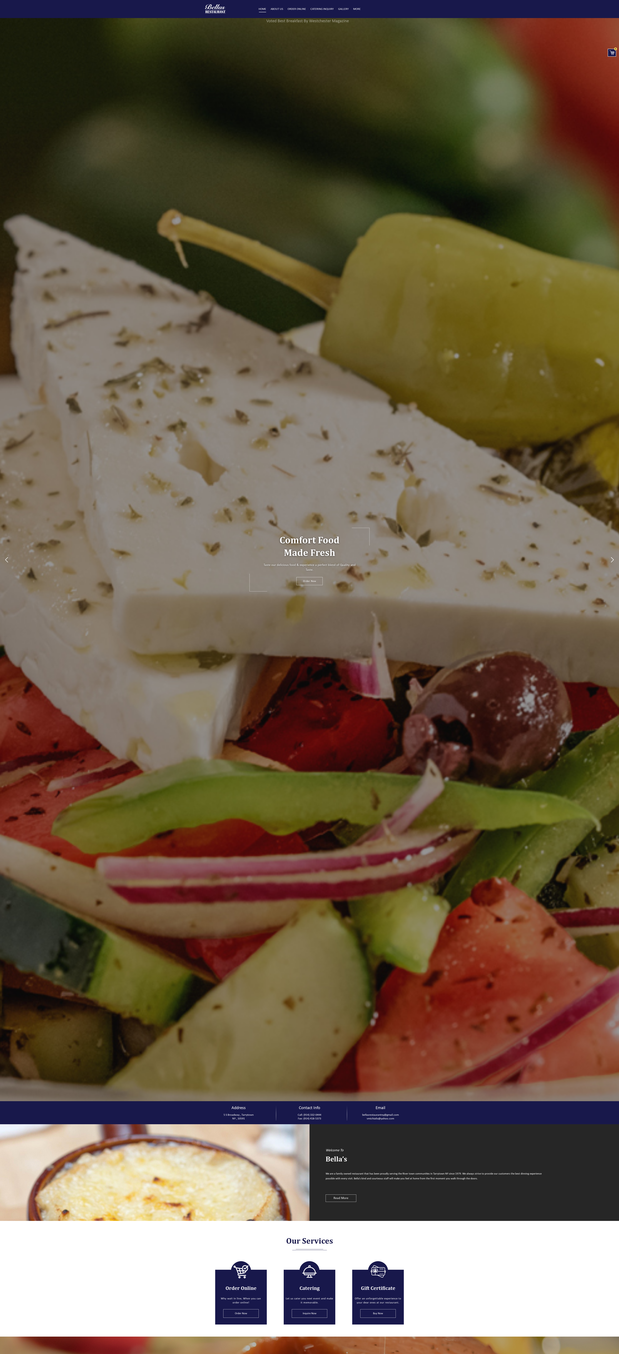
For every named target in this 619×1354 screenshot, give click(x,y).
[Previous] (6, 560)
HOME (262, 9)
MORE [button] (357, 9)
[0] (611, 53)
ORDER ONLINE (297, 9)
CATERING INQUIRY (322, 9)
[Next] (612, 560)
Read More (341, 1198)
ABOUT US (277, 9)
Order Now (309, 581)
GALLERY (343, 9)
